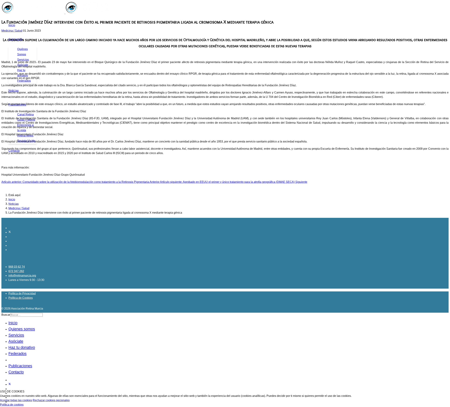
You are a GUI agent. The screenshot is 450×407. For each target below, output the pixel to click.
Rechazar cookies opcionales (51, 400)
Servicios (23, 59)
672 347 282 (16, 271)
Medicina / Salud (11, 30)
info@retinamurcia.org (22, 275)
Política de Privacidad (22, 293)
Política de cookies (12, 404)
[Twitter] (9, 232)
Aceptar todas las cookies (16, 400)
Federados (24, 80)
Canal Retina (25, 114)
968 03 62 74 (16, 266)
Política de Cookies (20, 297)
